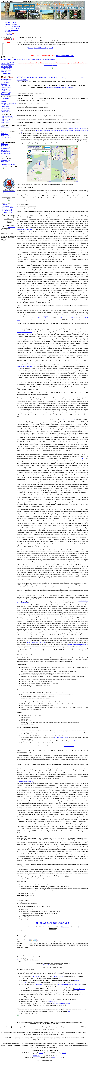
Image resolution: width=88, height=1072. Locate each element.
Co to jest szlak (5, 110)
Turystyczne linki (5, 94)
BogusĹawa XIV (35, 317)
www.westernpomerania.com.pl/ (61, 1003)
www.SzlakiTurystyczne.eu (50, 65)
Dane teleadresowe (6, 92)
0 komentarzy (65, 927)
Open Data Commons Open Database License (68, 984)
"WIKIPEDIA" (36, 976)
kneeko (41, 1053)
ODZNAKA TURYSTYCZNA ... (6, 205)
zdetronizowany (48, 317)
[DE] (8, 40)
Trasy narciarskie (5, 151)
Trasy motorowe (5, 148)
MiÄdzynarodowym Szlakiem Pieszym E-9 (46, 130)
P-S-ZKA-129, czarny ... (7, 212)
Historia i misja (5, 82)
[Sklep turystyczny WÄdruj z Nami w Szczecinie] (52, 50)
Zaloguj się (20, 960)
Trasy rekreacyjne (6, 153)
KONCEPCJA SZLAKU (8, 62)
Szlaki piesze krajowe (7, 116)
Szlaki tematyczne (6, 121)
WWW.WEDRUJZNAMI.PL (65, 56)
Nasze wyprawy (5, 161)
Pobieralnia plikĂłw (6, 104)
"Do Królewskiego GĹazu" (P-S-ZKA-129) (77, 128)
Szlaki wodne (4, 144)
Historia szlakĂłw (6, 111)
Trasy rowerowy (5, 147)
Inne (2, 139)
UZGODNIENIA (6, 65)
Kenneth (64, 1053)
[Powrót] (8, 42)
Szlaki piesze (4, 134)
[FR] (12, 40)
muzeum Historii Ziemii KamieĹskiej (36, 642)
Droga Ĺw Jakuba (6, 137)
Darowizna (4, 89)
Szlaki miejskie (5, 122)
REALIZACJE (5, 71)
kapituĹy (46, 316)
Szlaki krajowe (5, 127)
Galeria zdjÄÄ (5, 106)
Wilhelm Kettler (75, 317)
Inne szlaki (4, 128)
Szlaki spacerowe (5, 119)
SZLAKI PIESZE (29, 78)
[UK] (5, 40)
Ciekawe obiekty (5, 160)
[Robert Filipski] (50, 1021)
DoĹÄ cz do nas (5, 85)
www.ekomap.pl (52, 1001)
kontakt (69, 1011)
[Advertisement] (53, 72)
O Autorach (4, 84)
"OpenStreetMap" (39, 984)
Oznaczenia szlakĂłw (7, 108)
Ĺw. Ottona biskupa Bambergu (61, 737)
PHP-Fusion (36, 1056)
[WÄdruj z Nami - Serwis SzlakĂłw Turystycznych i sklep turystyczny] (36, 59)
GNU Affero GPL (57, 1057)
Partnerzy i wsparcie (6, 87)
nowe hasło (11, 227)
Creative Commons (58, 976)
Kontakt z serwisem (6, 91)
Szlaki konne (4, 145)
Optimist (76, 740)
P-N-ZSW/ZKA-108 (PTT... (9, 210)
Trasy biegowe (5, 150)
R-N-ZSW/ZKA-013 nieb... (8, 209)
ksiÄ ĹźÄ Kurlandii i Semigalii (64, 317)
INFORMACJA (5, 68)
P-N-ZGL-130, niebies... (7, 207)
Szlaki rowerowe (5, 135)
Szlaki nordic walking (7, 117)
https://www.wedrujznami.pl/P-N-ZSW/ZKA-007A (61, 87)
